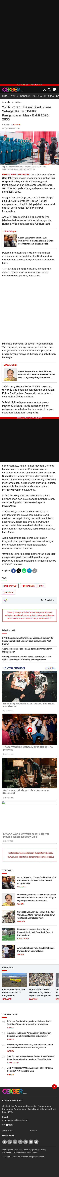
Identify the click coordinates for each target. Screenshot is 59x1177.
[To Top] (54, 1086)
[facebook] (13, 570)
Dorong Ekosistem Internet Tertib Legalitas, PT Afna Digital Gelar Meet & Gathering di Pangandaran (26, 658)
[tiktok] (36, 1142)
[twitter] (18, 570)
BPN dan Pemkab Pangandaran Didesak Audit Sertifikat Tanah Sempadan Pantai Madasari (29, 1023)
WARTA (17, 102)
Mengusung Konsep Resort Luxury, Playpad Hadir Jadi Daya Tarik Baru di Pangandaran (35, 932)
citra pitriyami (10, 586)
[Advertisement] (29, 43)
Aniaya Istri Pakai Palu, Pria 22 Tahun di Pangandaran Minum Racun (27, 650)
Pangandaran (28, 586)
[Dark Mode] (44, 89)
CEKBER (16, 124)
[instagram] (25, 1142)
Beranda (6, 102)
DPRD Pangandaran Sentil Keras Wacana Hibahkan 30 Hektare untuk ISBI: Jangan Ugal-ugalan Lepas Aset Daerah (36, 374)
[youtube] (31, 1142)
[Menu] (54, 89)
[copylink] (34, 570)
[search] (49, 89)
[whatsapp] (24, 570)
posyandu (8, 592)
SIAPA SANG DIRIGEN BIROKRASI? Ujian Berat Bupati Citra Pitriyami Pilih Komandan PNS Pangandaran (41, 995)
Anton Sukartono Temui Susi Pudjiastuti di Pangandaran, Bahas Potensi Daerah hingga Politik (35, 240)
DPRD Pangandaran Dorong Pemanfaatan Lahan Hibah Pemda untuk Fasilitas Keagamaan (30, 1046)
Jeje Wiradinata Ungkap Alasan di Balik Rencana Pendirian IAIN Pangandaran (30, 1069)
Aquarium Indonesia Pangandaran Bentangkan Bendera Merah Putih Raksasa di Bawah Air (29, 1034)
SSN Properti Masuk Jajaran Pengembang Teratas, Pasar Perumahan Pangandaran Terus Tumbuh (31, 1058)
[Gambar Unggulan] (29, 164)
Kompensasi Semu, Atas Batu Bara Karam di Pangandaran (13, 992)
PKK (41, 586)
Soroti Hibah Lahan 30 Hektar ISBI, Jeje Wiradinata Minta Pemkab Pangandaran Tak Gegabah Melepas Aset (36, 915)
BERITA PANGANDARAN (15, 174)
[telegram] (29, 570)
